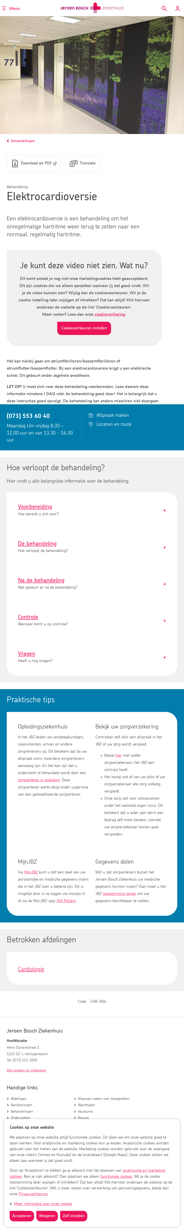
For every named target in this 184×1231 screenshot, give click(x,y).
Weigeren (47, 1216)
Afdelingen (19, 1099)
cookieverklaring (110, 314)
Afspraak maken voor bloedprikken (104, 1099)
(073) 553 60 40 (28, 416)
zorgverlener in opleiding (39, 780)
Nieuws (83, 1118)
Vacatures (85, 1111)
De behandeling (92, 547)
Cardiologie (31, 969)
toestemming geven (119, 894)
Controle (92, 621)
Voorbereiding (92, 510)
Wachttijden (86, 1105)
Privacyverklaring (33, 1194)
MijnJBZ (31, 872)
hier (118, 756)
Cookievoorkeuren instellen (84, 328)
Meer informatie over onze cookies (43, 1204)
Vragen (92, 657)
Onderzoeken (21, 1118)
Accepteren (21, 1216)
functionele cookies (116, 1177)
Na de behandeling (92, 584)
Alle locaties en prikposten (26, 1070)
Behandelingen (22, 1111)
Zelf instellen (74, 1216)
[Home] (92, 7)
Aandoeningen (21, 1105)
